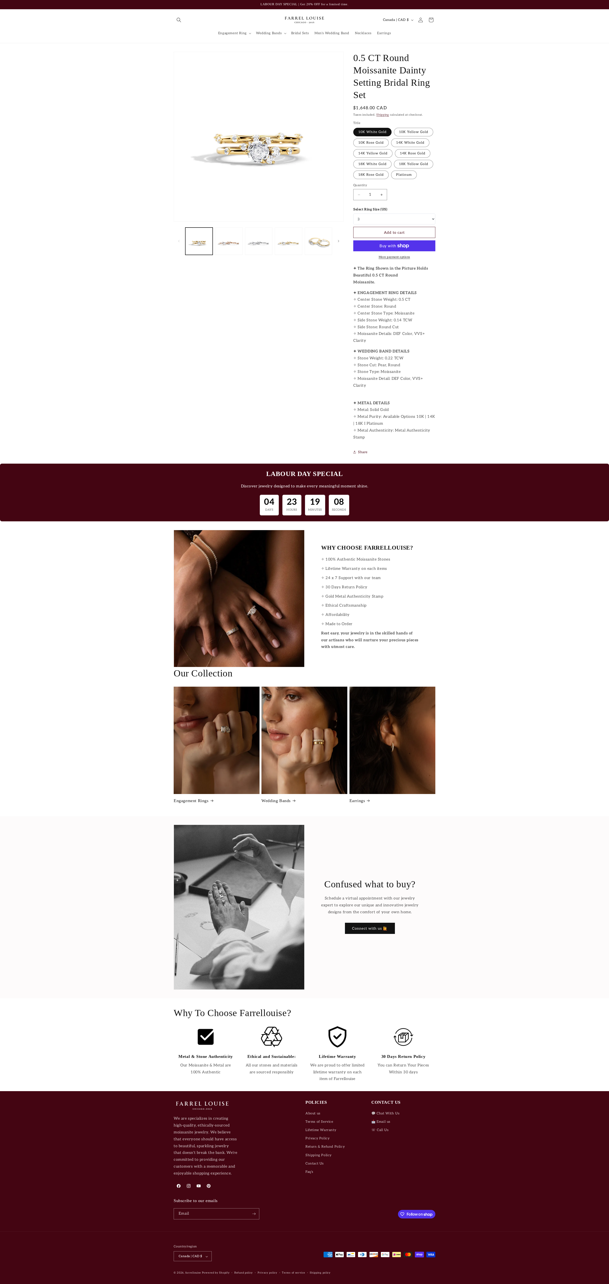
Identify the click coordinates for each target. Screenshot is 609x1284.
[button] (179, 20)
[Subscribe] (254, 1213)
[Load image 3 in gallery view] (258, 241)
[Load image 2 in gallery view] (228, 241)
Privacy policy (267, 1272)
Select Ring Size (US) (370, 209)
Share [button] (363, 452)
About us (312, 1113)
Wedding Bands (276, 800)
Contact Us (314, 1163)
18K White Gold (372, 164)
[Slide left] (179, 241)
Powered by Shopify (216, 1272)
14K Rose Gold (412, 153)
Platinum (404, 175)
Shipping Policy (318, 1155)
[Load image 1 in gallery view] (199, 241)
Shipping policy (320, 1272)
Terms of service (293, 1272)
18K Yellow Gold (413, 164)
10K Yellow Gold (413, 132)
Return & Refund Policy (325, 1147)
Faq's (309, 1172)
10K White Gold (372, 132)
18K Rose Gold (371, 175)
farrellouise (193, 1272)
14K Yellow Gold (373, 153)
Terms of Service (319, 1122)
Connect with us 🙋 (370, 928)
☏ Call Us (379, 1130)
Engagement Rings (191, 800)
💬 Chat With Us (385, 1113)
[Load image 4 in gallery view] (288, 241)
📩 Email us (380, 1122)
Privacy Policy (317, 1138)
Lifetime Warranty (320, 1130)
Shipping (382, 115)
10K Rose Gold (371, 143)
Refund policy (243, 1272)
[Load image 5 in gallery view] (318, 241)
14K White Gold (410, 143)
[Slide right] (338, 241)
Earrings (357, 800)
